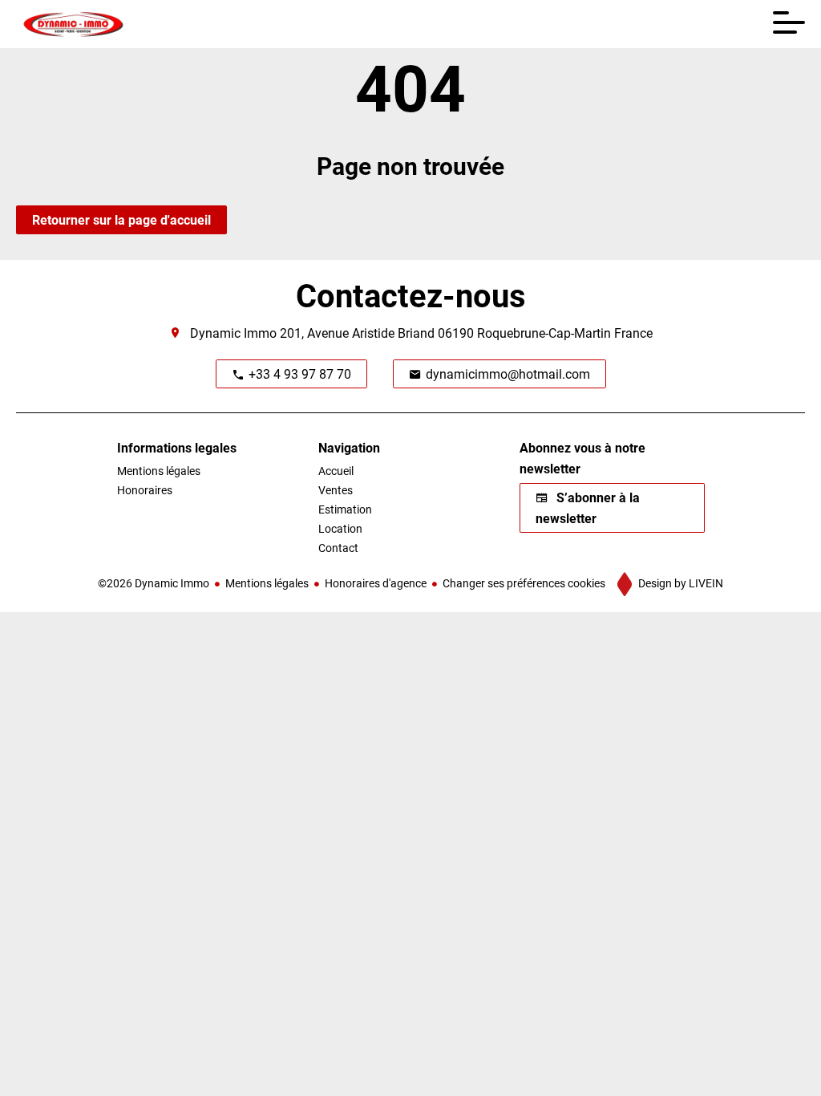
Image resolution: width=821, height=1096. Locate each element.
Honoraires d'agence (376, 583)
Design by (679, 583)
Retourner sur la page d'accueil (121, 219)
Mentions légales (267, 583)
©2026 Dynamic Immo (153, 583)
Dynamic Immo (233, 332)
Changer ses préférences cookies (524, 583)
